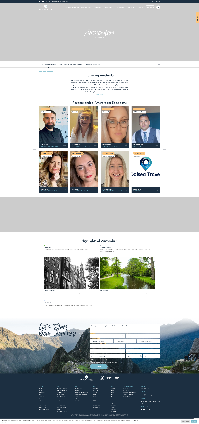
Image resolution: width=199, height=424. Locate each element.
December (113, 411)
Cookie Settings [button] (185, 421)
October (113, 407)
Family (94, 394)
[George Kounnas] (146, 124)
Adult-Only (95, 390)
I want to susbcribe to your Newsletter (102, 359)
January (113, 388)
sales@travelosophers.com (149, 395)
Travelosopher (45, 109)
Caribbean (41, 396)
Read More (99, 94)
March (112, 392)
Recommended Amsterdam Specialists (70, 64)
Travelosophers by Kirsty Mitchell (111, 146)
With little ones (96, 405)
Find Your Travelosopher (72, 7)
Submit (99, 366)
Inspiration (131, 7)
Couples (95, 392)
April (112, 394)
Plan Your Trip (150, 7)
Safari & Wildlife (61, 405)
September (113, 405)
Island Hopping (60, 394)
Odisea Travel (137, 189)
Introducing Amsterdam (49, 64)
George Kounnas (138, 145)
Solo (94, 403)
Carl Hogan (44, 145)
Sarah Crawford (107, 189)
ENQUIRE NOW (197, 17)
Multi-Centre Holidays (62, 403)
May (112, 396)
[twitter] (39, 1)
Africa (40, 388)
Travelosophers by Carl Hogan (49, 146)
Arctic (40, 390)
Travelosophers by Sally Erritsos (81, 146)
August (112, 403)
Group (94, 396)
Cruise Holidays (61, 396)
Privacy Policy (126, 396)
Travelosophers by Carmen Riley (80, 190)
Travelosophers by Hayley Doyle (49, 190)
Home (40, 71)
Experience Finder (86, 7)
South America (42, 407)
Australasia (42, 392)
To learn (77, 398)
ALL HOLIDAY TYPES (62, 411)
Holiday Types (97, 7)
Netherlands (100, 37)
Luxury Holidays (61, 398)
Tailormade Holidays (62, 407)
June (112, 398)
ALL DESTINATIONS (44, 409)
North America (42, 405)
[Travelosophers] (86, 378)
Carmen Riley (75, 189)
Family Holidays (61, 401)
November (113, 409)
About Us (141, 7)
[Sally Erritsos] (84, 124)
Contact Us (126, 390)
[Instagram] (147, 410)
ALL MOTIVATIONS (79, 403)
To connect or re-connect (81, 392)
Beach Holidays (61, 392)
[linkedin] (49, 1)
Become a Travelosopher (129, 392)
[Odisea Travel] (146, 169)
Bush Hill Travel (137, 146)
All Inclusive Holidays (62, 390)
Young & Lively (96, 407)
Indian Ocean (42, 401)
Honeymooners (96, 398)
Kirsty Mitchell (106, 145)
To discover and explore (81, 394)
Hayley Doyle (44, 189)
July (112, 401)
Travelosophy (120, 7)
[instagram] (46, 1)
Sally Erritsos (76, 145)
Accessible (95, 388)
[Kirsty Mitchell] (115, 124)
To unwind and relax (80, 401)
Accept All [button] (194, 421)
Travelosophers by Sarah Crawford (112, 190)
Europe (44, 71)
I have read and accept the (104, 362)
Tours (58, 409)
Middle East (42, 403)
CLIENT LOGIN (157, 1)
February (113, 390)
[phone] (149, 1)
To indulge (77, 396)
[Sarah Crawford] (115, 169)
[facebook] (43, 1)
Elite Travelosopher (77, 109)
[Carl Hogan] (53, 124)
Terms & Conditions (112, 362)
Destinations (108, 7)
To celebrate (78, 390)
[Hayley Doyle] (53, 169)
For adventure (78, 388)
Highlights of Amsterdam (92, 64)
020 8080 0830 (146, 388)
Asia (40, 394)
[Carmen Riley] (84, 169)
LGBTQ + (95, 401)
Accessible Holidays (62, 388)
